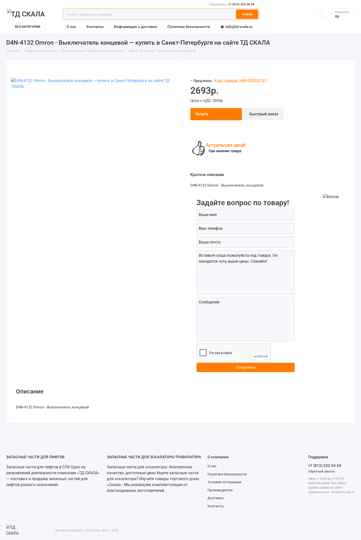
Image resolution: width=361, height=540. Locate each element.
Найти (247, 14)
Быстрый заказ (264, 114)
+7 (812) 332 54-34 (231, 4)
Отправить (246, 367)
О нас (71, 27)
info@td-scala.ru (238, 27)
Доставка (215, 498)
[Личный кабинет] (315, 14)
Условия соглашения (224, 482)
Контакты (95, 27)
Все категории (27, 26)
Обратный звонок (321, 471)
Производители (220, 490)
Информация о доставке (135, 27)
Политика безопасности (188, 27)
